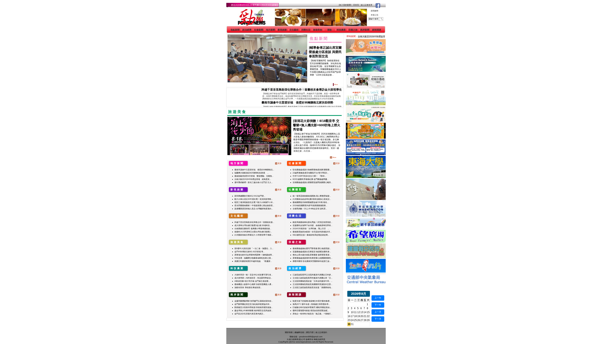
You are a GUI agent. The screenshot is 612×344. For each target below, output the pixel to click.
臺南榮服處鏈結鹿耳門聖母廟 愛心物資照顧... (312, 248)
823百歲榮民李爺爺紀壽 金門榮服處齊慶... (310, 179)
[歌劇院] (366, 87)
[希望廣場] (366, 241)
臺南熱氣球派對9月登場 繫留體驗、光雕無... (253, 176)
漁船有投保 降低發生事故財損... (248, 287)
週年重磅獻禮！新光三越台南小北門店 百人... (253, 182)
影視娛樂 (282, 29)
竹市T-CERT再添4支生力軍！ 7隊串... (309, 176)
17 (352, 316)
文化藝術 (294, 29)
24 (352, 320)
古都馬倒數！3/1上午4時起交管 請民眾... (310, 209)
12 (358, 312)
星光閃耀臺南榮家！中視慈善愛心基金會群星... (254, 205)
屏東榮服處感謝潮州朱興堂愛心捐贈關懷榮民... (312, 258)
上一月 (378, 312)
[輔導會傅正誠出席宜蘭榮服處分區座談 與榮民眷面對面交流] (267, 58)
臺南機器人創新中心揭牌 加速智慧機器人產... (253, 284)
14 (365, 312)
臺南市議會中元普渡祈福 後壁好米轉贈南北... (254, 170)
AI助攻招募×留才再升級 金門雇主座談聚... (252, 281)
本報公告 (374, 15)
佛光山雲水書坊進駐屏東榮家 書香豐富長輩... (312, 255)
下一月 (378, 319)
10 (352, 312)
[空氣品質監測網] (366, 284)
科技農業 (341, 29)
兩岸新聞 (364, 29)
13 (361, 312)
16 (349, 316)
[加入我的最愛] (345, 5)
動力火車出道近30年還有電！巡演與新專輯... (253, 199)
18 (355, 316)
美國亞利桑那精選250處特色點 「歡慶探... (253, 261)
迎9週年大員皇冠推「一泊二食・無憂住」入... (253, 248)
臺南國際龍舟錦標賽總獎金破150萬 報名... (310, 202)
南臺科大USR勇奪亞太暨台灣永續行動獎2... (253, 232)
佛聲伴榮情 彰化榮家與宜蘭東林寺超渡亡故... (312, 261)
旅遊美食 (317, 29)
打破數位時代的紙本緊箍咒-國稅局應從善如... (312, 307)
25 (355, 320)
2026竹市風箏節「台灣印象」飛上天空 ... (311, 228)
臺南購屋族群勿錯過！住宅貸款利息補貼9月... (312, 232)
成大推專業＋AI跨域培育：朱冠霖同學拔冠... (253, 278)
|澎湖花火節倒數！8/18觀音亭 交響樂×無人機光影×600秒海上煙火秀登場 (316, 125)
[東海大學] (366, 177)
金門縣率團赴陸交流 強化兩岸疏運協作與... (252, 304)
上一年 (378, 298)
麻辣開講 (376, 29)
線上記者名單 (366, 5)
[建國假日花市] (366, 257)
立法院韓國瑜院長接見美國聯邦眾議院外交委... (312, 284)
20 (361, 316)
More (336, 84)
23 (349, 320)
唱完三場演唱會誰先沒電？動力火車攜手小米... (254, 202)
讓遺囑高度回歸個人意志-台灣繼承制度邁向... (253, 209)
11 (355, 312)
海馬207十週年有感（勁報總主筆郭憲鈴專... (311, 304)
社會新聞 (258, 29)
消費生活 (305, 29)
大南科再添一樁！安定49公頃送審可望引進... (253, 275)
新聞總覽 (374, 11)
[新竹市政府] (366, 137)
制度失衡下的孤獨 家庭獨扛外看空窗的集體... (312, 301)
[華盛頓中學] (366, 215)
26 (358, 320)
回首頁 (356, 5)
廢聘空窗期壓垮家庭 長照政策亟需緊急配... (311, 310)
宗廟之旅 (353, 29)
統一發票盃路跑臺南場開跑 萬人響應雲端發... (312, 196)
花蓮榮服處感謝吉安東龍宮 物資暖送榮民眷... (312, 252)
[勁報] (250, 25)
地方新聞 (270, 29)
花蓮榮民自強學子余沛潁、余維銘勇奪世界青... (312, 225)
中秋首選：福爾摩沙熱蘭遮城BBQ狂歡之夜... (253, 258)
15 (368, 312)
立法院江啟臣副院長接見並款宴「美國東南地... (312, 287)
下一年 (378, 305)
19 (358, 316)
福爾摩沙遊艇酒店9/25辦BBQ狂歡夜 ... (251, 173)
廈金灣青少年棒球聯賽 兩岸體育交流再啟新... (253, 310)
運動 (329, 29)
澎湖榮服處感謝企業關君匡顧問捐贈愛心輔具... (312, 182)
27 (361, 320)
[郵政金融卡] (366, 228)
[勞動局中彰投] (366, 154)
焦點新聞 (235, 29)
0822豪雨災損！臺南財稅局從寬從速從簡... (311, 235)
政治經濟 (246, 29)
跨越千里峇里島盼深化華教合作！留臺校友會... (254, 222)
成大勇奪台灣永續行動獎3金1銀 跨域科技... (252, 225)
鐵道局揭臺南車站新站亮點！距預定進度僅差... (312, 222)
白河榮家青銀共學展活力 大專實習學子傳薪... (253, 235)
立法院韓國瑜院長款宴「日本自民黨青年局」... (312, 281)
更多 (279, 163)
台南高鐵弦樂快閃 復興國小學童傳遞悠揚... (252, 228)
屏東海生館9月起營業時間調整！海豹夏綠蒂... (253, 255)
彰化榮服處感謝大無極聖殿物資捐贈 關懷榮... (312, 170)
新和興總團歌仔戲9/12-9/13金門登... (249, 196)
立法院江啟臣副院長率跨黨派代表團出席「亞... (312, 278)
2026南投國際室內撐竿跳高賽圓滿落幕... (310, 205)
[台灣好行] (366, 271)
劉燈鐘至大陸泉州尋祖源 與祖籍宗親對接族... (253, 307)
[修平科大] (366, 199)
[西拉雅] (366, 104)
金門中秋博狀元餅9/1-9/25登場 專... (249, 252)
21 (365, 316)
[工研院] (366, 71)
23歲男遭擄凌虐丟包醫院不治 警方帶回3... (310, 173)
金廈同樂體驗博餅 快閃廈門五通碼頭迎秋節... (253, 301)
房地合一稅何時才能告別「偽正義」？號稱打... (312, 314)
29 (368, 320)
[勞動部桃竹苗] (366, 121)
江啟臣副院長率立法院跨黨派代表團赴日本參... (312, 275)
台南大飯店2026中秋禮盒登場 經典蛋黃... (252, 179)
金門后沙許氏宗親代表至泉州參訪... (249, 314)
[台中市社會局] (366, 54)
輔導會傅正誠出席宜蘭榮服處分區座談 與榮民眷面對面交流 (325, 52)
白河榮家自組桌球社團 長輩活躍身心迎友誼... (312, 199)
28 (365, 320)
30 (349, 324)
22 (368, 316)
